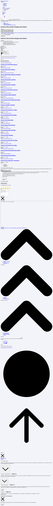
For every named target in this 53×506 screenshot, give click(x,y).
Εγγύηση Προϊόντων (6, 262)
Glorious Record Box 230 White (8, 130)
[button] (27, 14)
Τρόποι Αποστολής (6, 333)
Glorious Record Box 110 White (8, 79)
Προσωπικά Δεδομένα (6, 261)
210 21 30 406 (13, 57)
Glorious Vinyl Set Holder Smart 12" (9, 89)
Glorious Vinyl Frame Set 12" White (9, 140)
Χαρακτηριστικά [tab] (5, 165)
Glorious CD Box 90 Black (7, 135)
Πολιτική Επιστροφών (6, 334)
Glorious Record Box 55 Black (8, 69)
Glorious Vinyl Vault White (7, 120)
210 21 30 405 (8, 57)
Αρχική (4, 22)
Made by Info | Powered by (6, 347)
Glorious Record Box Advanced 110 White (11, 74)
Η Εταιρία (4, 297)
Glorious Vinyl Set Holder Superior (9, 64)
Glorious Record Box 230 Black (8, 155)
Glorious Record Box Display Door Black (10, 99)
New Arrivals (5, 3)
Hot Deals (4, 5)
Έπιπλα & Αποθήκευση (7, 24)
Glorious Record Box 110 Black (8, 84)
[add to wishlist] (13, 33)
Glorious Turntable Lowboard (8, 105)
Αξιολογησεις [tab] (5, 166)
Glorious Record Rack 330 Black (8, 94)
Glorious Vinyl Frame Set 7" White (9, 110)
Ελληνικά (2, 458)
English (5, 458)
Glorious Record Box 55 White (8, 125)
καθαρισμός (10, 19)
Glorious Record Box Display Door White (10, 150)
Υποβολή (2, 196)
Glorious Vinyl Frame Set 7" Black (9, 145)
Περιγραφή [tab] (5, 164)
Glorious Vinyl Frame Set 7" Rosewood (10, 160)
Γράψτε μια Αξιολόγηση (4, 181)
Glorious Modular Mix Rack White (9, 115)
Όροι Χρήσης (5, 263)
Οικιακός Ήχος (6, 23)
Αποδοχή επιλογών (3, 494)
